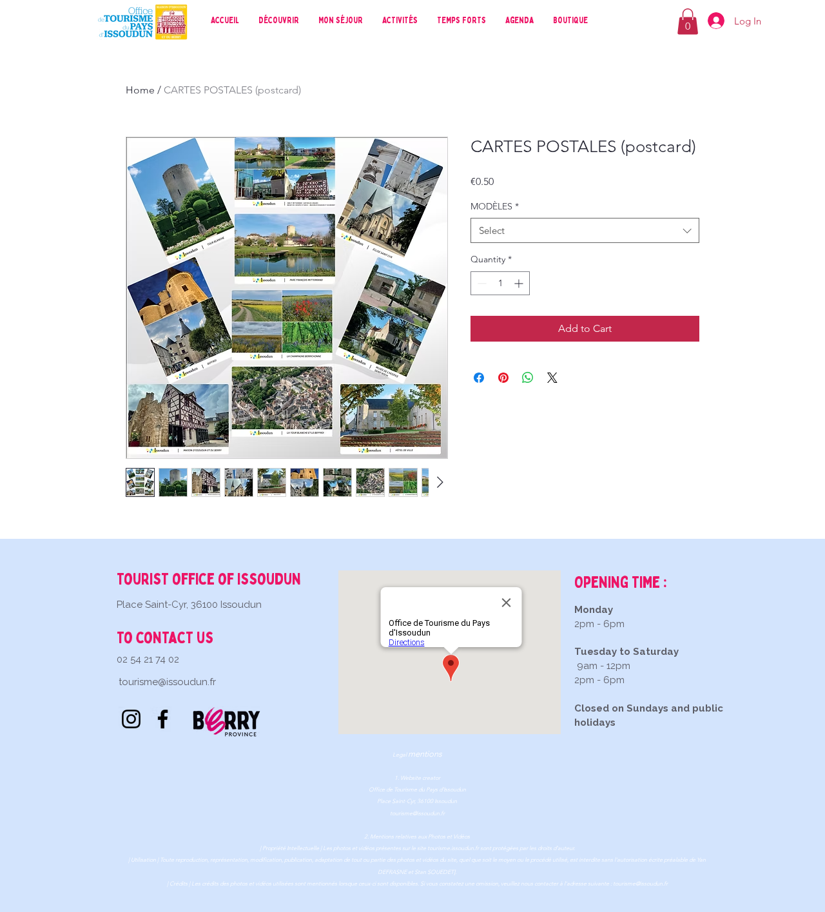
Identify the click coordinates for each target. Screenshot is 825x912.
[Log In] (713, 20)
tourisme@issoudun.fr (167, 682)
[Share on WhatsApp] (528, 377)
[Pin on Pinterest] (503, 377)
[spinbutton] (500, 283)
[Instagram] (131, 719)
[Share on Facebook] (479, 377)
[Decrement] (480, 283)
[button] (688, 21)
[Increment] (520, 283)
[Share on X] (552, 377)
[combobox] (585, 230)
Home (140, 90)
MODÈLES (495, 206)
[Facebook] (162, 719)
